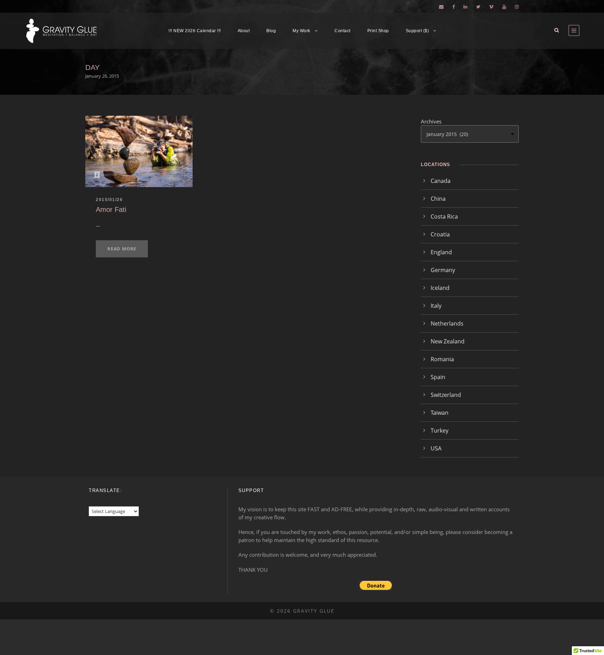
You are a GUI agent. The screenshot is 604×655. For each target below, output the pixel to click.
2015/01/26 (109, 199)
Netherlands (447, 323)
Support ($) (417, 30)
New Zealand (448, 341)
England (441, 252)
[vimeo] (491, 6)
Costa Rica (444, 216)
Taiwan (439, 413)
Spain (438, 377)
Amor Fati (111, 209)
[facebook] (453, 6)
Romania (442, 359)
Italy (436, 305)
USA (436, 448)
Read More (121, 248)
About (244, 30)
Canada (441, 181)
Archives (431, 121)
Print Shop (378, 30)
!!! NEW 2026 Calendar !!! (194, 30)
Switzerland (446, 395)
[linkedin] (465, 6)
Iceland (440, 288)
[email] (441, 6)
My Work (301, 30)
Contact (343, 30)
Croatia (440, 234)
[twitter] (478, 6)
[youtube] (504, 6)
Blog (271, 30)
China (438, 198)
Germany (443, 270)
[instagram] (517, 6)
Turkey (439, 430)
